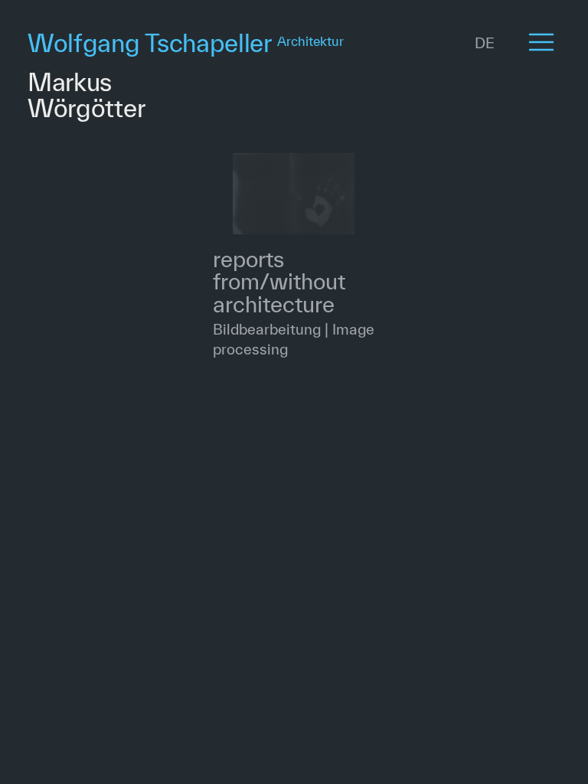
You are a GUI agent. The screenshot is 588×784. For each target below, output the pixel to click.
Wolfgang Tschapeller (186, 42)
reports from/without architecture (279, 282)
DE (485, 42)
